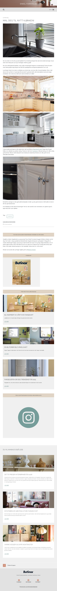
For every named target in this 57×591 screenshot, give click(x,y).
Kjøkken (10, 216)
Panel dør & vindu (37, 149)
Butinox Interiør (32, 249)
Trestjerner (35, 151)
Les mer (6, 321)
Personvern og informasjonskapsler (28, 586)
